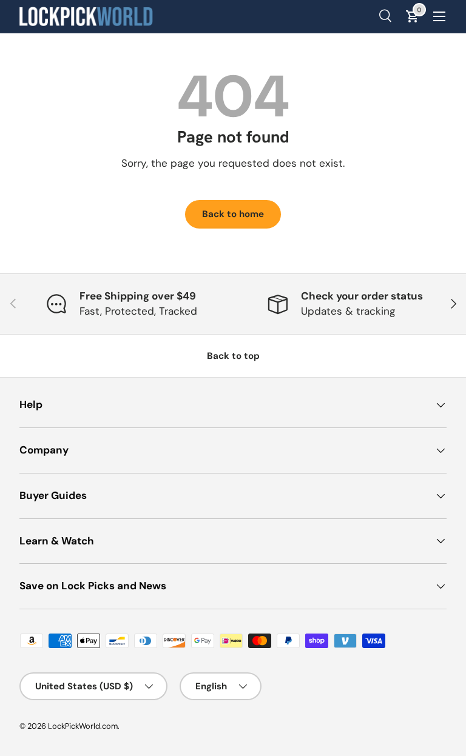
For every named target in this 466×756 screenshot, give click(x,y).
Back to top (233, 356)
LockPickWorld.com (83, 726)
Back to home (233, 214)
